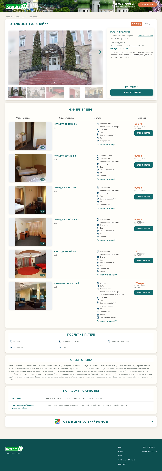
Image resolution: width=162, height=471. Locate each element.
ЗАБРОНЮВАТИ (143, 133)
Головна (8, 17)
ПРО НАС (121, 451)
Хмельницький (21, 17)
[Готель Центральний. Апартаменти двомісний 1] (30, 296)
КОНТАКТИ (122, 464)
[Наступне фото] (42, 136)
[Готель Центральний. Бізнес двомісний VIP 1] (30, 264)
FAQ (119, 447)
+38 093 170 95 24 (124, 3)
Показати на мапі (145, 35)
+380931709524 (132, 92)
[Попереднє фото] (18, 136)
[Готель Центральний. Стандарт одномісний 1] (30, 136)
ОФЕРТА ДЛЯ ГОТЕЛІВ (126, 460)
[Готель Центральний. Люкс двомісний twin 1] (30, 200)
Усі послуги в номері (106, 144)
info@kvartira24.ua (149, 451)
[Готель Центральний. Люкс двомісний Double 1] (30, 232)
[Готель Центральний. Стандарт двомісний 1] (30, 168)
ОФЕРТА (121, 456)
